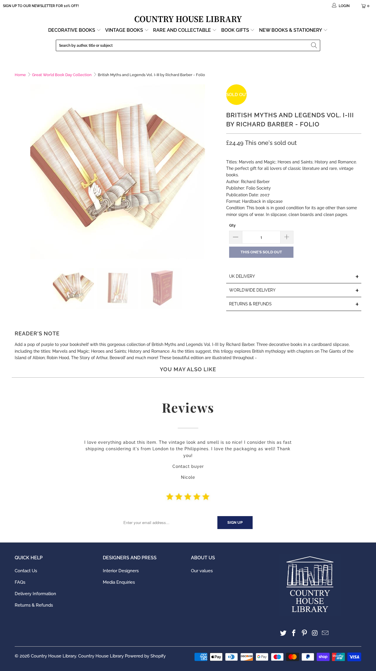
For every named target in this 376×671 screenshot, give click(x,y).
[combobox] (188, 45)
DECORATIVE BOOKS (72, 30)
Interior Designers (121, 570)
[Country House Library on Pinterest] (304, 633)
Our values (202, 570)
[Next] (216, 171)
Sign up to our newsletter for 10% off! (41, 6)
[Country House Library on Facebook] (294, 633)
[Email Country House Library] (325, 633)
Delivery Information (35, 593)
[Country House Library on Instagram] (314, 633)
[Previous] (19, 171)
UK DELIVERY (294, 277)
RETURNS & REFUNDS (294, 304)
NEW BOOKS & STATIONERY (291, 30)
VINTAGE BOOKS (124, 30)
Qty (232, 225)
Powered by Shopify (145, 656)
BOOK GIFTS (235, 30)
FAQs (20, 582)
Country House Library (53, 656)
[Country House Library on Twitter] (283, 633)
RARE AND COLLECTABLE (182, 30)
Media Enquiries (119, 582)
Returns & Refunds (34, 605)
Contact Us (26, 570)
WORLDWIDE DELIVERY (294, 290)
